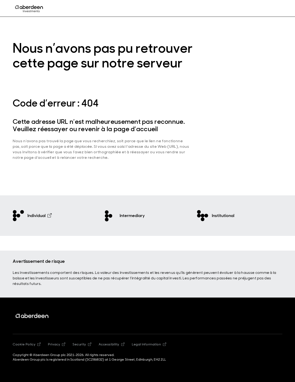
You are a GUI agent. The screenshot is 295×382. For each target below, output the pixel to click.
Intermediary (132, 215)
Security (79, 344)
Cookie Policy (24, 344)
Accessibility (109, 344)
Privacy (54, 344)
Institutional (223, 215)
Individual (36, 215)
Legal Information (146, 344)
